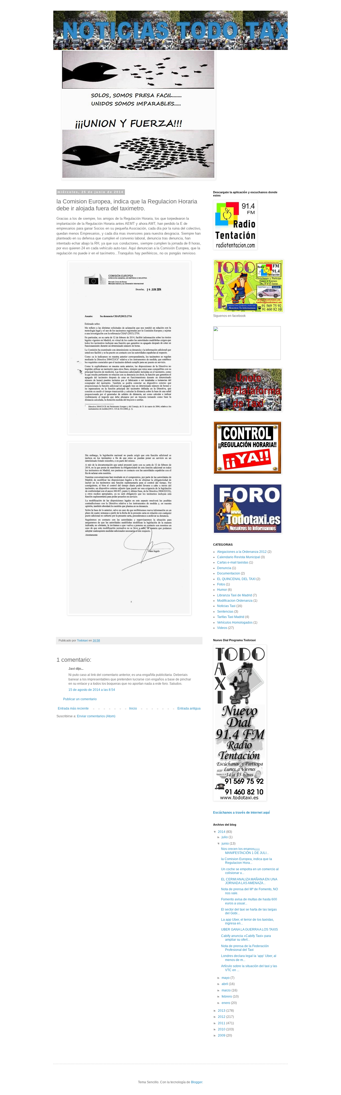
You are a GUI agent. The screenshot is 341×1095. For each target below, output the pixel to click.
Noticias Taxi (226, 606)
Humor (222, 590)
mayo (226, 978)
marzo (227, 990)
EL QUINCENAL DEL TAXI (236, 579)
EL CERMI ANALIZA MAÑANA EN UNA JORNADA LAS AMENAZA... (249, 881)
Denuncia (224, 568)
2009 (222, 1035)
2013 (222, 1011)
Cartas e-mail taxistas (232, 562)
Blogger (196, 1082)
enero (226, 1003)
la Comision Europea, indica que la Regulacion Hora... (246, 861)
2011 (222, 1023)
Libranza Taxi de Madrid (234, 595)
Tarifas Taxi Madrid (230, 617)
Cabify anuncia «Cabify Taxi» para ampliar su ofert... (246, 938)
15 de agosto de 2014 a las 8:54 (91, 690)
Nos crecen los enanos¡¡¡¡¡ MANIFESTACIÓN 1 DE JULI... (245, 850)
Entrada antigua (189, 708)
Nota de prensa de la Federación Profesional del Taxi (245, 948)
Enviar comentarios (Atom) (96, 716)
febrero (227, 996)
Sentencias (225, 611)
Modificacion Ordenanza (235, 600)
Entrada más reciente (73, 708)
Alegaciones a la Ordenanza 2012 (242, 552)
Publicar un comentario (80, 699)
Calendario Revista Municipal (238, 557)
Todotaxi (83, 640)
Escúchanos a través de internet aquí (241, 812)
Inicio (133, 708)
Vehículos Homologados (235, 622)
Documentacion (228, 573)
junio (226, 843)
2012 (222, 1017)
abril (225, 984)
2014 (222, 832)
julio (225, 837)
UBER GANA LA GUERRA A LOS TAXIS (249, 929)
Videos (222, 628)
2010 (222, 1029)
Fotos (221, 584)
